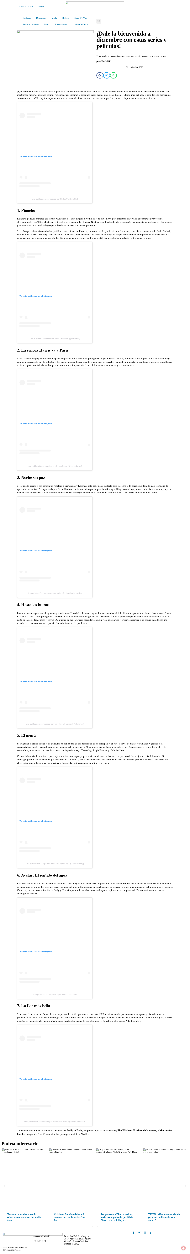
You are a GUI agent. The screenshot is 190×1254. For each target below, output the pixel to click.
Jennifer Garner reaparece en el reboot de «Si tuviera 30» (24, 1216)
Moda (54, 18)
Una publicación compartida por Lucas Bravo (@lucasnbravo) (55, 466)
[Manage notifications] (183, 1248)
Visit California (81, 24)
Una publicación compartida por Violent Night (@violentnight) (55, 593)
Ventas (41, 6)
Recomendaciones (31, 24)
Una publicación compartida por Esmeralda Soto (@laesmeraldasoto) (54, 1121)
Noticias (27, 18)
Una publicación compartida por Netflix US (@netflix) (55, 199)
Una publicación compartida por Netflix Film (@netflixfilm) (55, 339)
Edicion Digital (26, 6)
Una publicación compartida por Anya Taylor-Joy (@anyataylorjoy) (55, 864)
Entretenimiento (62, 24)
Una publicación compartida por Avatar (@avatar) (55, 994)
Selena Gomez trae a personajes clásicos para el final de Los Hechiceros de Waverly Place (118, 1217)
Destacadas (41, 18)
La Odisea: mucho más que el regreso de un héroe (164, 1216)
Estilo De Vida (80, 18)
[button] (98, 21)
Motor (47, 24)
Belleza (65, 18)
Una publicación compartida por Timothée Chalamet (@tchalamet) (55, 724)
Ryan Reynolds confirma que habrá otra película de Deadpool (71, 1216)
